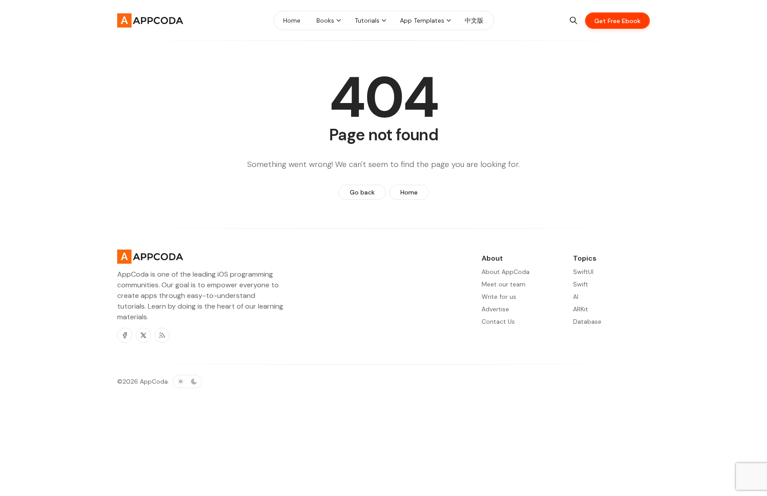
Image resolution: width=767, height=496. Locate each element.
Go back (362, 192)
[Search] (573, 20)
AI (575, 297)
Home (409, 192)
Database (587, 321)
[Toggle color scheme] (187, 381)
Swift (580, 284)
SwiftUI (583, 272)
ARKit (580, 309)
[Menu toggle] (338, 20)
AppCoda (154, 381)
